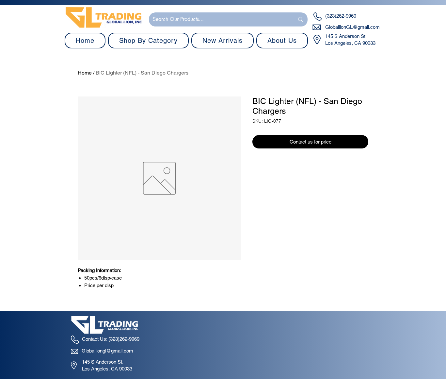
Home (85, 73)
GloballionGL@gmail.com (352, 27)
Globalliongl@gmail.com (107, 350)
